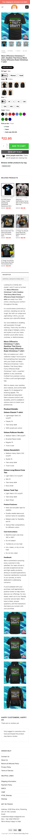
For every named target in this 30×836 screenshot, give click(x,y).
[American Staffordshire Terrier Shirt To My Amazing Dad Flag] (22, 189)
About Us (4, 760)
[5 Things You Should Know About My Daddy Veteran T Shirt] (22, 221)
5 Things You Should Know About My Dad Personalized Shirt (7, 262)
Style (4, 79)
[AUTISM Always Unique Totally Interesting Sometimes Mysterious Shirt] (7, 189)
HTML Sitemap (6, 795)
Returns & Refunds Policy (10, 763)
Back (7, 129)
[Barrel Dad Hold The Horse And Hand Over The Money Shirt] (7, 221)
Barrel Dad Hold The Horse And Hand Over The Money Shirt (7, 233)
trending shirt (6, 166)
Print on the (5, 123)
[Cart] (27, 7)
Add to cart (19, 146)
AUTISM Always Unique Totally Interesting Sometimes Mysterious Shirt (6, 203)
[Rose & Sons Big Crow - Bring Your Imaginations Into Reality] (14, 7)
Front (7, 126)
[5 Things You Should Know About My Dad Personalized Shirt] (7, 251)
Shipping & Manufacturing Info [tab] (13, 279)
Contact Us (5, 756)
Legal (3, 792)
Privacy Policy (6, 767)
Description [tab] (7, 274)
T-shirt (17, 51)
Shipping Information (8, 781)
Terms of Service (7, 770)
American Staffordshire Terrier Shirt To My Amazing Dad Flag (22, 202)
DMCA (3, 788)
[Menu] (2, 7)
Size (3, 97)
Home (3, 51)
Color (3, 110)
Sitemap (4, 799)
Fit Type (4, 71)
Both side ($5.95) (11, 132)
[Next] (26, 26)
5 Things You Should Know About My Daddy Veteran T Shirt (22, 233)
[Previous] (3, 26)
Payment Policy (6, 785)
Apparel (10, 51)
